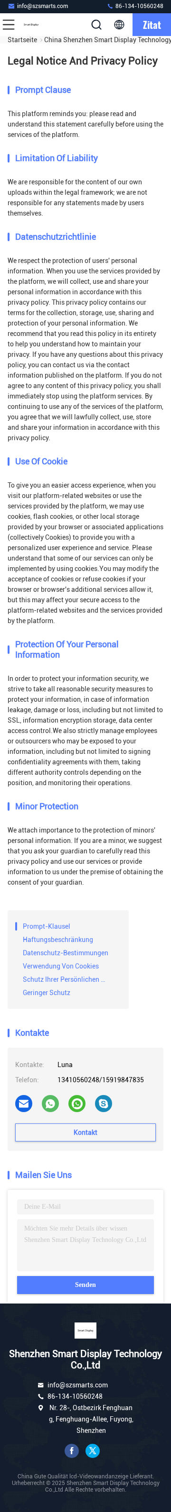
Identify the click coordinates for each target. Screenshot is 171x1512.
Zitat (152, 25)
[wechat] (77, 1103)
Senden (85, 1284)
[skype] (103, 1103)
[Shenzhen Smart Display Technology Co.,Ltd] (40, 24)
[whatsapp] (50, 1103)
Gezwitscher (93, 1451)
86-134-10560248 (138, 6)
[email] (23, 1103)
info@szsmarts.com (42, 6)
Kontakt (85, 1132)
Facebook (72, 1451)
